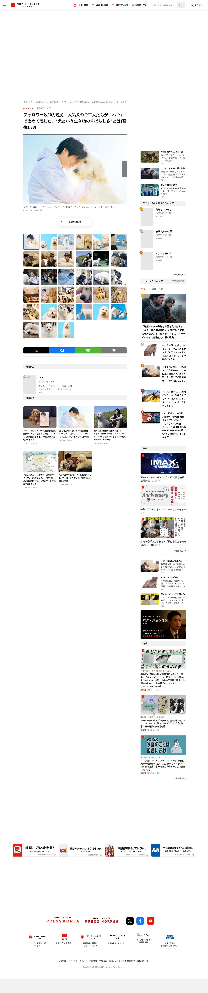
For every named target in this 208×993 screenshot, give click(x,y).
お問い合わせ (114, 961)
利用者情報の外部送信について (135, 961)
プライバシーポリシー (78, 961)
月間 (161, 289)
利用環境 (103, 961)
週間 (154, 289)
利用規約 (93, 961)
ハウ (41, 377)
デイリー (145, 289)
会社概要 (62, 961)
